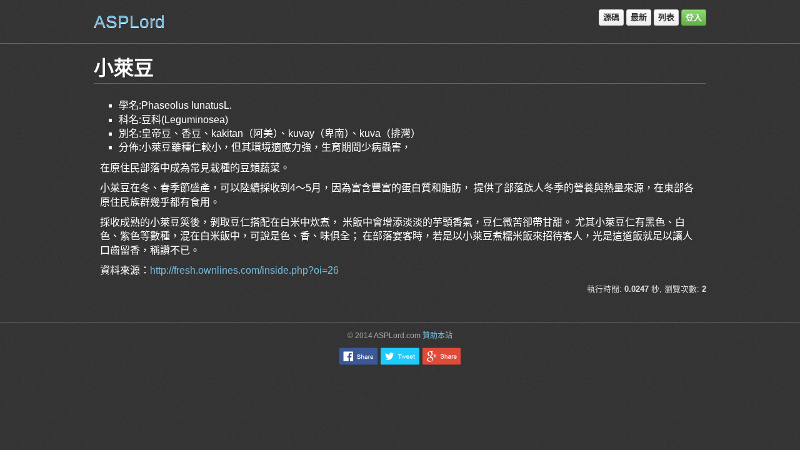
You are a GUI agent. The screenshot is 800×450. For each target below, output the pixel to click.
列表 (666, 17)
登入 (694, 17)
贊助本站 (437, 335)
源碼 (611, 17)
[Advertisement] (400, 402)
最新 (639, 17)
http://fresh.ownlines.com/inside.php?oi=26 (244, 270)
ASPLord (129, 21)
